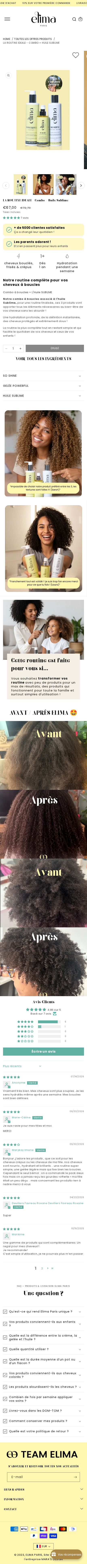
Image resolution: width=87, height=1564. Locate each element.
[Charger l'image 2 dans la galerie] (43, 184)
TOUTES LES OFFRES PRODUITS (33, 39)
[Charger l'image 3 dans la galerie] (66, 184)
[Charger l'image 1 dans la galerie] (20, 184)
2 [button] (42, 1268)
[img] (11, 1077)
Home (6, 39)
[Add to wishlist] (75, 55)
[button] (7, 19)
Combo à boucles (16, 292)
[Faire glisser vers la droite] (81, 185)
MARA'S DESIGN (52, 1559)
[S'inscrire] (75, 1477)
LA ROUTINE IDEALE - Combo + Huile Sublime (31, 43)
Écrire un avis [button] (44, 1051)
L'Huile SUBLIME (42, 292)
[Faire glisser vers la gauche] (5, 185)
